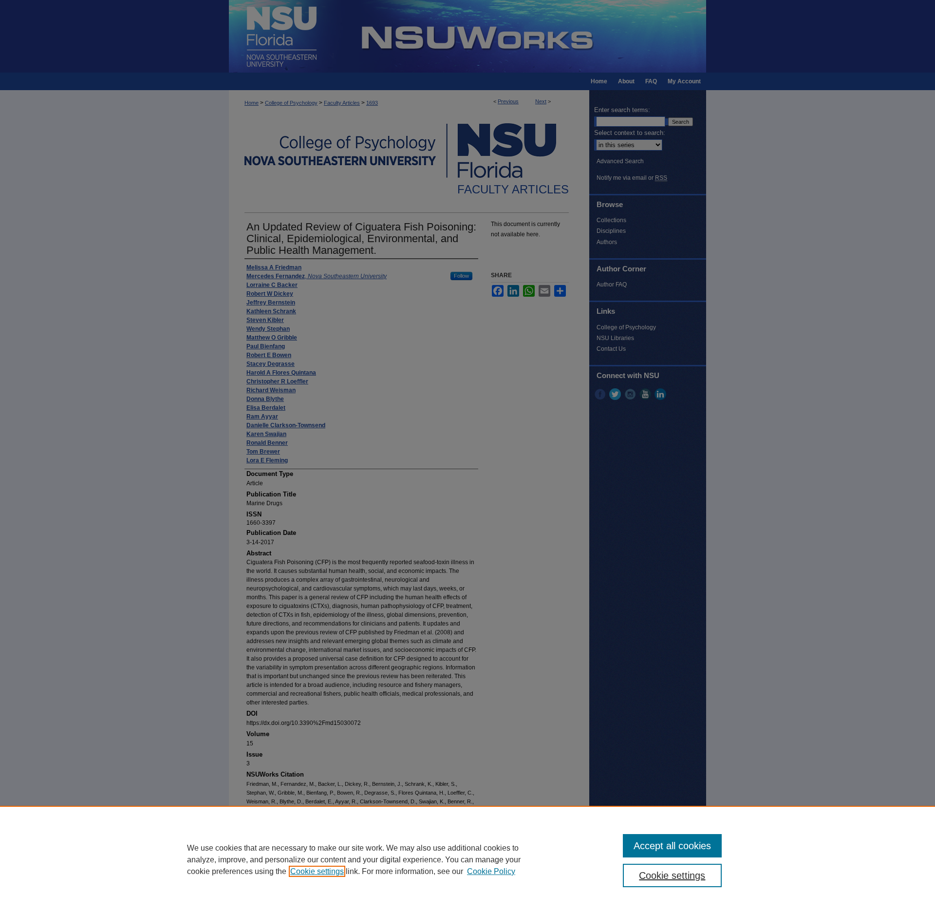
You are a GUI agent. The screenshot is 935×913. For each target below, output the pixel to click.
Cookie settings (317, 871)
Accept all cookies (672, 845)
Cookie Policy (491, 871)
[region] (467, 859)
